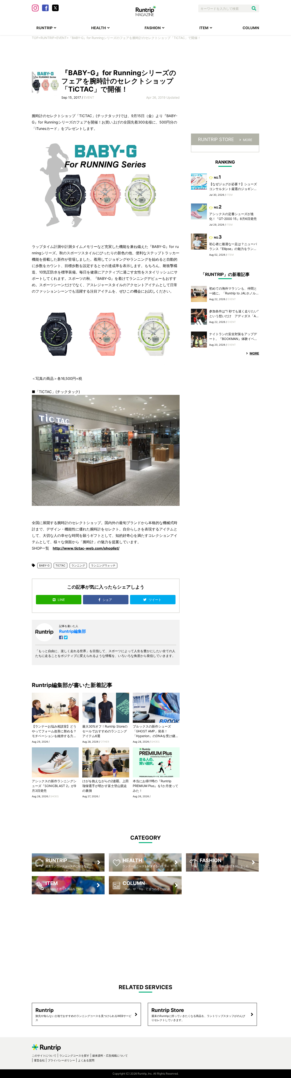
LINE (61, 600)
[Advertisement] (145, 54)
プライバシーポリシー (61, 1060)
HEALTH (98, 28)
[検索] (253, 8)
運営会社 (39, 1060)
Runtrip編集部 (72, 631)
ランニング (78, 565)
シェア (108, 600)
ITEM (203, 28)
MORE (247, 140)
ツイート (155, 600)
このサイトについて (44, 1055)
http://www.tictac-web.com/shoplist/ (86, 548)
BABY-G (44, 565)
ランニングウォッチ (103, 565)
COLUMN (251, 28)
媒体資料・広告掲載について (110, 1055)
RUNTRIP (44, 28)
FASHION (153, 28)
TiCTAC (60, 565)
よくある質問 (86, 1060)
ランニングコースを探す (74, 1055)
